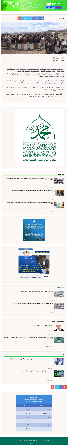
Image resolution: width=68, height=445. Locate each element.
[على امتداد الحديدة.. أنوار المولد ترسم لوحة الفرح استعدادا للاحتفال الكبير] (59, 373)
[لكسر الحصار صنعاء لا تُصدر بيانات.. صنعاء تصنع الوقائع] (59, 328)
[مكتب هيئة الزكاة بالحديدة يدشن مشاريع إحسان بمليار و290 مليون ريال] (59, 294)
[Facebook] (61, 387)
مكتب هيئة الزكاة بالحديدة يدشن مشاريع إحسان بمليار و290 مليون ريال (37, 291)
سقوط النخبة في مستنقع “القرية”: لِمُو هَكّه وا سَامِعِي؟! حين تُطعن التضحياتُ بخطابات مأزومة (31, 359)
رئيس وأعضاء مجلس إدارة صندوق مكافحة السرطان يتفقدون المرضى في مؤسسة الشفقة (32, 190)
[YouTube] (52, 387)
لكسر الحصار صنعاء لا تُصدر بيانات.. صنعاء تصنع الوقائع (41, 325)
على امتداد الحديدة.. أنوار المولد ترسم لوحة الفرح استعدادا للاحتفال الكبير (36, 371)
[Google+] (65, 387)
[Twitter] (57, 387)
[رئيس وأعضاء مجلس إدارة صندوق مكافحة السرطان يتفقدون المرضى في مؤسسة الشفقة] (59, 193)
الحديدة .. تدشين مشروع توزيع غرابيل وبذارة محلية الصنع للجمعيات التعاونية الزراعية (33, 303)
